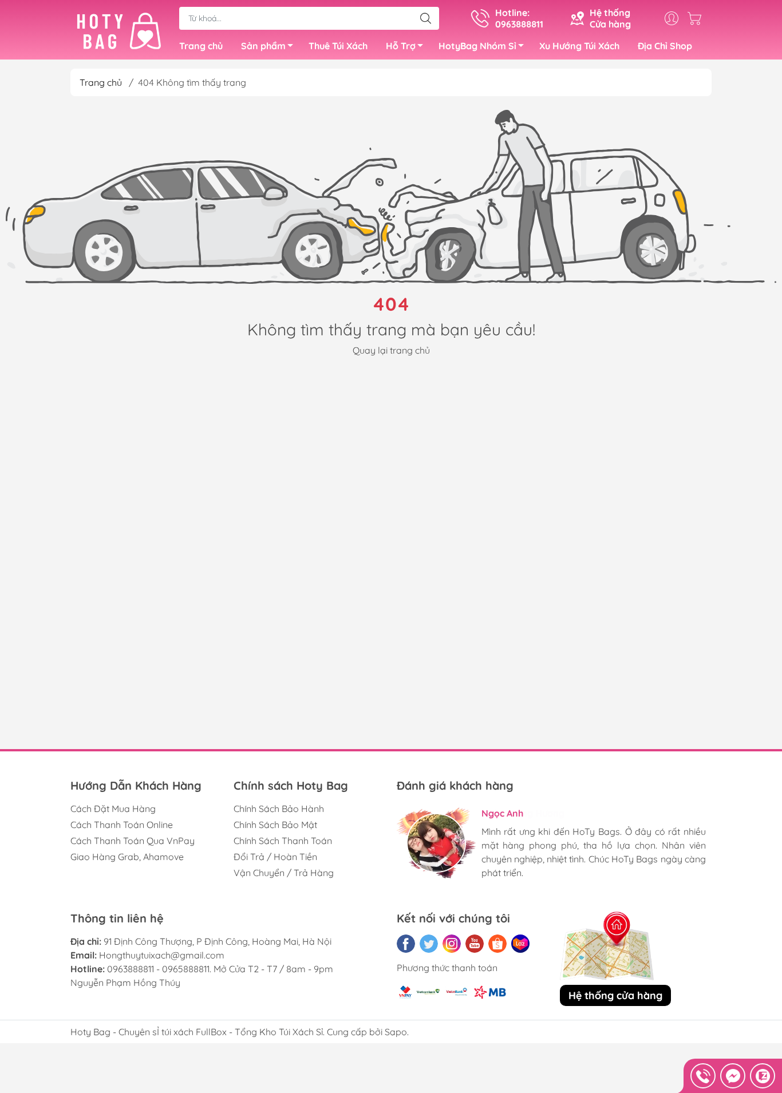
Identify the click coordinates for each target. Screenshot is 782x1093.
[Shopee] (497, 943)
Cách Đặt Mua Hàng (113, 808)
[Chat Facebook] (732, 1075)
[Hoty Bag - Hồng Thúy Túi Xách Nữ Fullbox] (119, 31)
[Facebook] (406, 943)
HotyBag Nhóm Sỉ (477, 46)
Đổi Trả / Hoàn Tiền (275, 856)
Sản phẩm (263, 46)
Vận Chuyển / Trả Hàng (284, 872)
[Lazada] (520, 943)
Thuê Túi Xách (338, 46)
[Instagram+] (452, 943)
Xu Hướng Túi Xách (579, 46)
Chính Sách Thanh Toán (283, 840)
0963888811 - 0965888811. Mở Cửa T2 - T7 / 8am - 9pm (220, 969)
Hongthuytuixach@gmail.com (161, 955)
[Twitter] (429, 943)
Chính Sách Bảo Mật (275, 824)
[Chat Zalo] (762, 1075)
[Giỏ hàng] (697, 18)
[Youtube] (474, 943)
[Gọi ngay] (703, 1075)
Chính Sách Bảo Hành (279, 808)
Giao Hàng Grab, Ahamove (127, 856)
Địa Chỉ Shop (665, 46)
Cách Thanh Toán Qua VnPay (132, 840)
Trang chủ (201, 46)
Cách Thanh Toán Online (121, 824)
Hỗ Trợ (401, 46)
